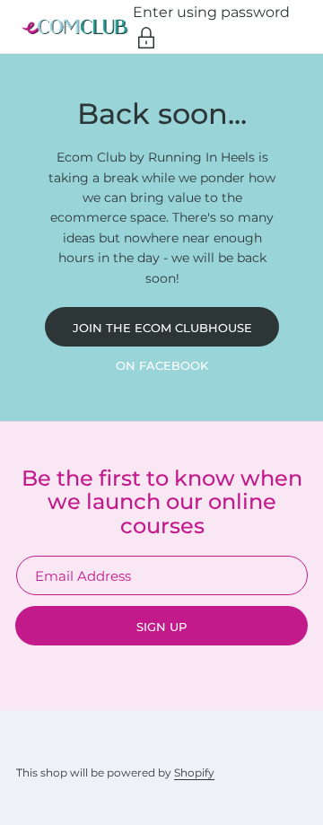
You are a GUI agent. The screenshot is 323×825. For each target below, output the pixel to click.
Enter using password (211, 12)
